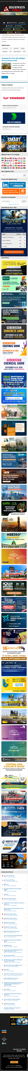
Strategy (22, 48)
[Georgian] (13, 160)
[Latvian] (19, 163)
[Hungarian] (24, 160)
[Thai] (10, 167)
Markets (23, 22)
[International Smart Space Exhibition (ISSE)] (14, 428)
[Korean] (13, 163)
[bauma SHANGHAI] (14, 685)
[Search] (25, 175)
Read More (18, 1065)
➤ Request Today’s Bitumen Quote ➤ (14, 252)
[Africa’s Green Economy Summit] (14, 781)
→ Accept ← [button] (14, 1062)
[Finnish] (8, 160)
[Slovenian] (24, 165)
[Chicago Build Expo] (14, 572)
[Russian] (19, 165)
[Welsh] (21, 167)
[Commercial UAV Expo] (14, 268)
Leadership (4, 51)
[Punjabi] (13, 165)
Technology (8, 29)
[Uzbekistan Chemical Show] (14, 364)
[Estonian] (2, 160)
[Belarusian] (5, 158)
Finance (11, 32)
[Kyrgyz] (16, 163)
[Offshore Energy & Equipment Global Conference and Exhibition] (14, 669)
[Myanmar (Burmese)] (24, 163)
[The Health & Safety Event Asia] (14, 637)
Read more (4, 77)
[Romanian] (16, 165)
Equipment (19, 26)
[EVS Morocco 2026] (14, 556)
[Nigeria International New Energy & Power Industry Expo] (14, 412)
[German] (16, 160)
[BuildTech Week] (14, 829)
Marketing (16, 48)
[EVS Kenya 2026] (14, 733)
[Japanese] (10, 163)
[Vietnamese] (19, 167)
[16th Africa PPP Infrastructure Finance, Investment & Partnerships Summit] (14, 653)
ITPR (24, 51)
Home (4, 22)
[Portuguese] (10, 165)
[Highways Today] (14, 8)
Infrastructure (13, 22)
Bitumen (19, 32)
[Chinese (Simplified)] (10, 158)
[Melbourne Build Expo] (14, 717)
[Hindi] (21, 160)
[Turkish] (13, 167)
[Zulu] (24, 167)
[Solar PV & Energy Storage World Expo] (14, 396)
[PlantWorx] (14, 861)
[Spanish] (2, 167)
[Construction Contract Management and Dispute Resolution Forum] (14, 444)
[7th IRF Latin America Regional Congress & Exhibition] (14, 316)
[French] (10, 160)
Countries (10, 26)
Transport (18, 29)
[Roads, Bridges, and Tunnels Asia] (14, 588)
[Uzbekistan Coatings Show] (14, 348)
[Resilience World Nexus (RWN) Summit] (14, 476)
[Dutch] (21, 158)
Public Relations (17, 51)
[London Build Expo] (14, 701)
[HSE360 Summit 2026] (14, 540)
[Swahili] (5, 167)
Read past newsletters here (14, 204)
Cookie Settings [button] (11, 1065)
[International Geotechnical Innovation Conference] (14, 524)
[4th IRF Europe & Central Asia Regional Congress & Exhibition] (14, 460)
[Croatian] (13, 158)
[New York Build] (14, 797)
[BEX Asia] (14, 284)
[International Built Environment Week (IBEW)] (14, 300)
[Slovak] (21, 165)
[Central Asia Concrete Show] (14, 765)
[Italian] (8, 163)
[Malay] (21, 163)
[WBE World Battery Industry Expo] (14, 380)
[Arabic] (2, 158)
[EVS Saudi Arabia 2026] (14, 749)
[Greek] (19, 160)
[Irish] (5, 163)
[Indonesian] (2, 163)
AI (10, 48)
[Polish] (8, 165)
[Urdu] (16, 167)
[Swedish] (8, 167)
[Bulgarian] (8, 158)
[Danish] (19, 158)
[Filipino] (5, 160)
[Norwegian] (2, 165)
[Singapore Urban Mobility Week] (14, 620)
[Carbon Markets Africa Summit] (14, 508)
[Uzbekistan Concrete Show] (14, 332)
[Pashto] (5, 165)
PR (10, 51)
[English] (24, 158)
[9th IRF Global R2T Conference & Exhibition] (14, 604)
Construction (5, 48)
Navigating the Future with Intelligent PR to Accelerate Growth (13, 59)
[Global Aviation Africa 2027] (14, 813)
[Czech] (16, 158)
